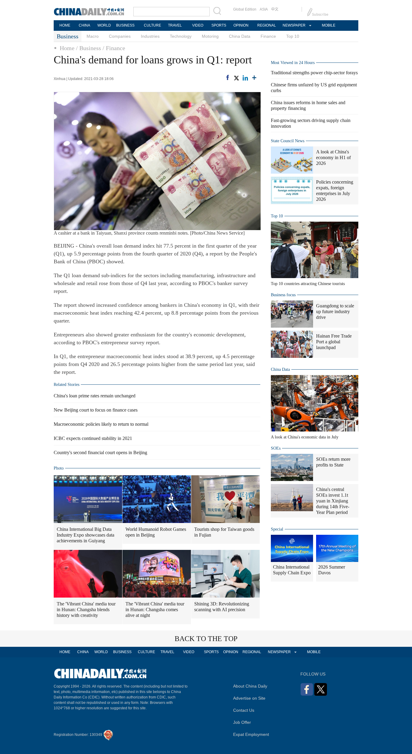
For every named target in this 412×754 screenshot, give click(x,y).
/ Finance (114, 48)
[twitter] (236, 78)
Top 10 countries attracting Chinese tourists (308, 283)
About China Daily (250, 686)
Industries (150, 36)
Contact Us (243, 710)
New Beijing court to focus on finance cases (96, 409)
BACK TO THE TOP (206, 639)
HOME (64, 25)
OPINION (241, 25)
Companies (120, 36)
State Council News (287, 141)
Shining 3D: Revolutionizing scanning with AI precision (221, 606)
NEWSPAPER (294, 25)
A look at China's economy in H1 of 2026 (333, 157)
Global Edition (244, 9)
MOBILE (328, 25)
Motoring (210, 36)
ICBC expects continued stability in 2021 (93, 438)
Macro (93, 36)
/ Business (88, 48)
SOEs (275, 448)
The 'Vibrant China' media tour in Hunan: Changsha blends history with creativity (86, 609)
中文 (274, 9)
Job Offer (242, 722)
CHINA (84, 25)
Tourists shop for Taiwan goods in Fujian (224, 532)
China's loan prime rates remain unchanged (94, 395)
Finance (268, 36)
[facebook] (227, 77)
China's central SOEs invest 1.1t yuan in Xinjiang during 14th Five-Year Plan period (332, 501)
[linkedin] (245, 78)
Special (277, 529)
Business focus (283, 295)
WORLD (104, 25)
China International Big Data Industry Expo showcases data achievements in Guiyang (85, 535)
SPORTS (218, 25)
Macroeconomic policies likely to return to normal (101, 424)
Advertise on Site (249, 698)
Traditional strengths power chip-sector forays (314, 72)
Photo (59, 468)
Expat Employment (251, 734)
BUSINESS (125, 25)
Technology (181, 36)
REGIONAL (266, 25)
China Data (239, 36)
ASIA (264, 9)
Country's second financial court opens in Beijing (100, 452)
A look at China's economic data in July (304, 437)
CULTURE (152, 25)
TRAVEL (175, 25)
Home (67, 48)
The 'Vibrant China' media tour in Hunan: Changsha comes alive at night (154, 609)
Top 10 (292, 36)
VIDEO (197, 25)
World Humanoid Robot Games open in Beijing (155, 532)
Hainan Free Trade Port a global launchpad (334, 341)
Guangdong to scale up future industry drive (335, 311)
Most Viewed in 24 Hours (293, 62)
